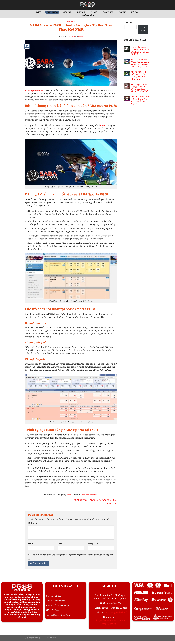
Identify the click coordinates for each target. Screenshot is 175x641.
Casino (67, 12)
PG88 (38, 12)
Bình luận (33, 523)
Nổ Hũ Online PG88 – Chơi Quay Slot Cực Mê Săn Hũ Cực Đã (140, 100)
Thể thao (52, 12)
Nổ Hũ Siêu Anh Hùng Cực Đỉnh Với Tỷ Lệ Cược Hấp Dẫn (139, 75)
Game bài (108, 12)
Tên (30, 544)
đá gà (94, 12)
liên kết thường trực (89, 495)
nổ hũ (122, 12)
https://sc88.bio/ (111, 624)
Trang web (93, 544)
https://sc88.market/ (107, 620)
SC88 (122, 620)
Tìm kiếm (128, 23)
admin (80, 36)
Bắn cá (81, 12)
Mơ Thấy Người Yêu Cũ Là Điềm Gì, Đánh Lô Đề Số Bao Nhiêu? (140, 50)
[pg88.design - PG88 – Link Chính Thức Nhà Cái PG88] (87, 5)
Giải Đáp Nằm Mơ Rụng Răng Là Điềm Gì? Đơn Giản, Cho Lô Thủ (139, 87)
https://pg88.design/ (116, 612)
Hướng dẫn (87, 15)
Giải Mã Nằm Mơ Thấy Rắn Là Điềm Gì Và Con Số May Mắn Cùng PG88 (140, 63)
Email (61, 544)
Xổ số (134, 12)
